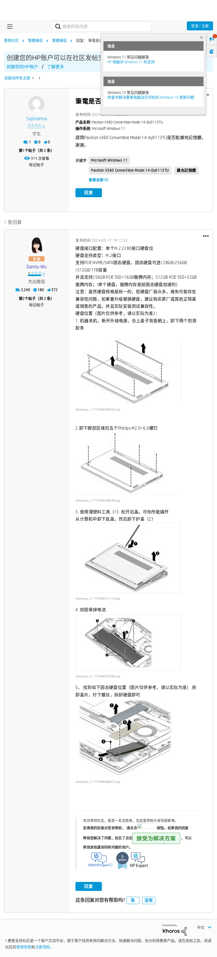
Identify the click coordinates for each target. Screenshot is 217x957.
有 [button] (133, 900)
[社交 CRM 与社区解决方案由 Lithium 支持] (175, 929)
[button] (205, 236)
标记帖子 (36, 164)
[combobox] (101, 26)
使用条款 (23, 947)
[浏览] (8, 26)
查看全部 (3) (98, 179)
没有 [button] (148, 900)
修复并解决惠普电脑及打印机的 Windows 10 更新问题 (150, 97)
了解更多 (55, 67)
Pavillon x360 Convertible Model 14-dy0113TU (130, 170)
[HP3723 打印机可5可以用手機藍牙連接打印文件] (39, 78)
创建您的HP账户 (22, 67)
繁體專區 (35, 40)
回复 (88, 192)
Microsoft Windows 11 (109, 160)
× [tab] (201, 37)
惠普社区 (11, 40)
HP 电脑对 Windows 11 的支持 (131, 61)
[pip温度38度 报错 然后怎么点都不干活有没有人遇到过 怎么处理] (33, 78)
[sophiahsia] (36, 104)
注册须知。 (44, 947)
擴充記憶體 (186, 170)
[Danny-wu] (36, 245)
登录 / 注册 (200, 26)
